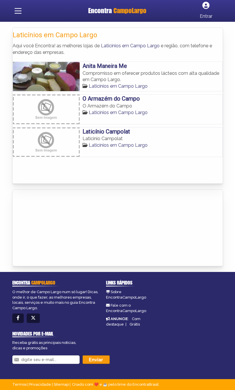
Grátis (135, 324)
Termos (19, 384)
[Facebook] (18, 318)
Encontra (117, 11)
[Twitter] (33, 318)
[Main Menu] (18, 11)
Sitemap (61, 384)
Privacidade (40, 384)
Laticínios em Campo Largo (130, 45)
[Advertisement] (56, 228)
